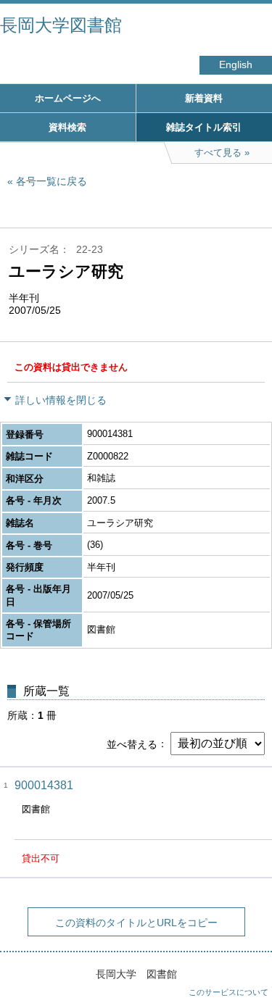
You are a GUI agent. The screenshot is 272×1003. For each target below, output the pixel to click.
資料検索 (67, 127)
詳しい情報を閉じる (61, 400)
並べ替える (132, 743)
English (235, 64)
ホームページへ (68, 98)
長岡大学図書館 (61, 25)
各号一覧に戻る (51, 181)
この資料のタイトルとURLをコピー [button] (136, 922)
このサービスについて (228, 992)
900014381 (44, 785)
